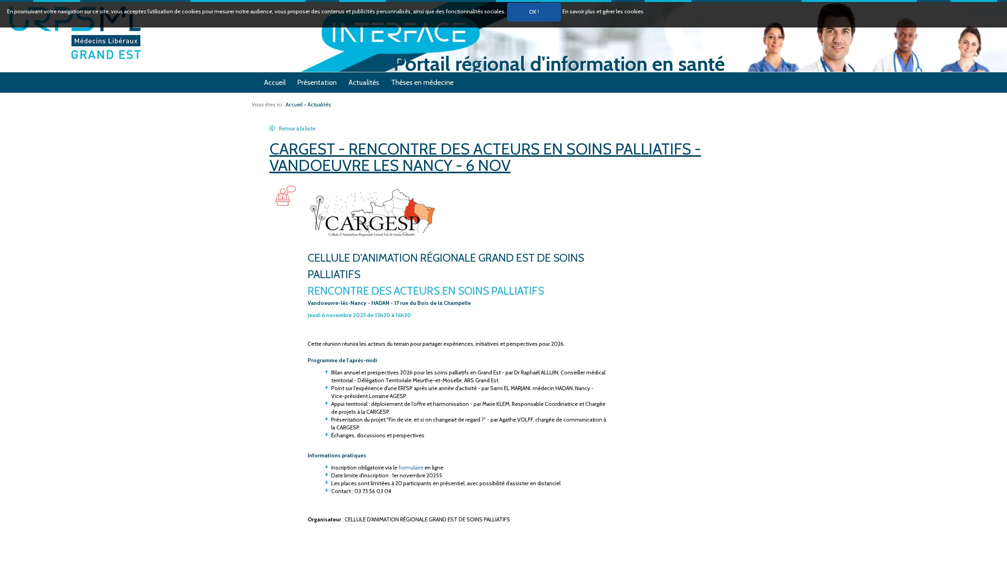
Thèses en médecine (422, 82)
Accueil (275, 82)
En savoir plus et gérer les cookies (603, 11)
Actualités (364, 82)
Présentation (317, 82)
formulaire (411, 467)
